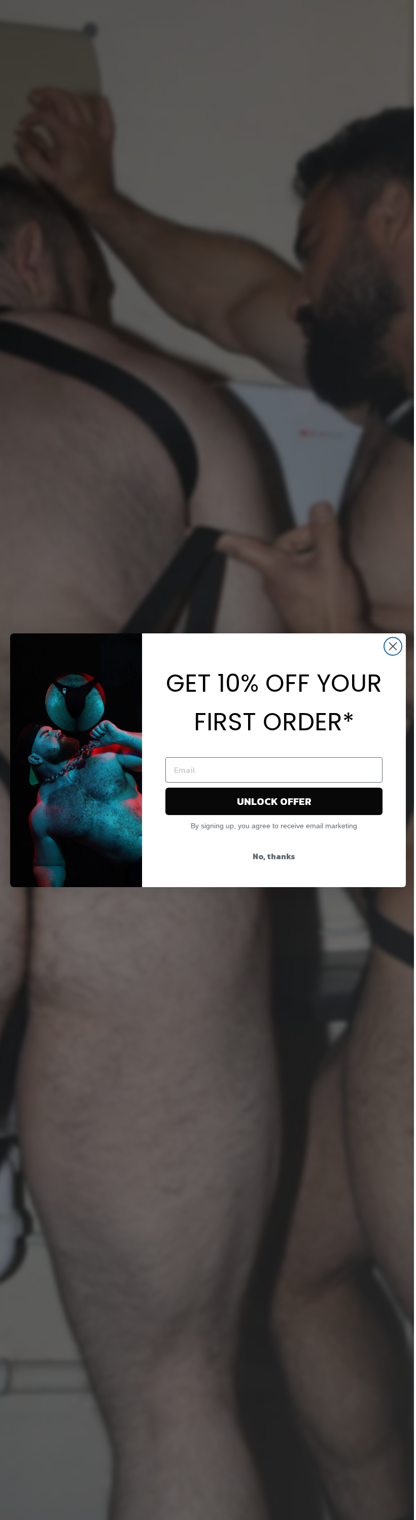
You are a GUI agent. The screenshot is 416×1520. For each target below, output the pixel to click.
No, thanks (274, 856)
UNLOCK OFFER (274, 801)
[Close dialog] (393, 646)
